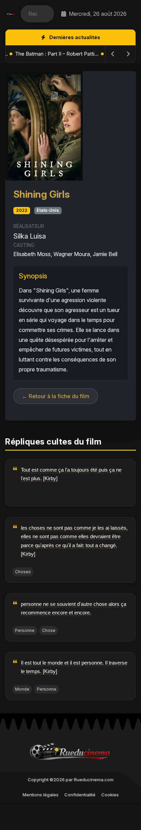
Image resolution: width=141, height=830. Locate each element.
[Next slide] (128, 53)
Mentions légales (41, 794)
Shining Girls (41, 194)
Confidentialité (79, 794)
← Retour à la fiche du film (55, 396)
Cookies (110, 794)
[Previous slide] (112, 53)
